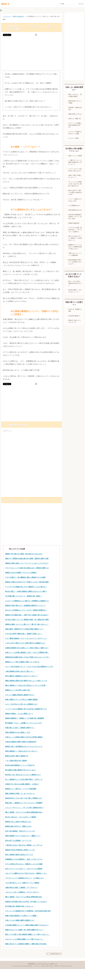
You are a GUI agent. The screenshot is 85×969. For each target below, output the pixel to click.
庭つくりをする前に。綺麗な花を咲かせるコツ (75, 283)
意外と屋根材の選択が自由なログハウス (19, 854)
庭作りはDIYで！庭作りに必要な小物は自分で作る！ (75, 192)
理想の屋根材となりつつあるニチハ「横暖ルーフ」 (23, 836)
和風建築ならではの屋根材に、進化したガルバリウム (23, 859)
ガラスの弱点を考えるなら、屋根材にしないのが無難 (23, 864)
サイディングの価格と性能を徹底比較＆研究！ (75, 125)
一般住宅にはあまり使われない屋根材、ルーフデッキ (23, 845)
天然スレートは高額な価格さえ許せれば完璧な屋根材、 (24, 737)
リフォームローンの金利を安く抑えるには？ (75, 170)
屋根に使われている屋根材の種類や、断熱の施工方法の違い (26, 944)
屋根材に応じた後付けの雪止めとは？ (18, 822)
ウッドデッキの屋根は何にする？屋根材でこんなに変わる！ (26, 587)
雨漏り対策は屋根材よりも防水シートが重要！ (21, 916)
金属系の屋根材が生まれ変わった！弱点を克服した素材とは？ (27, 648)
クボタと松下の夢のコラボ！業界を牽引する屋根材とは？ (25, 643)
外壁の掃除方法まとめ (75, 210)
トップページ (7, 16)
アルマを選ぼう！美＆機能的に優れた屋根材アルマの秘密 (25, 577)
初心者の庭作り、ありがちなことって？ (75, 291)
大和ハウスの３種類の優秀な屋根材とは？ (20, 920)
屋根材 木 (5, 4)
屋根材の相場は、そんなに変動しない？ (19, 713)
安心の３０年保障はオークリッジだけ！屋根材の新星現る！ (26, 610)
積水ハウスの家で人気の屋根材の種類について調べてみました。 (27, 934)
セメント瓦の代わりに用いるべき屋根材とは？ (21, 704)
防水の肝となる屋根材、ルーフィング (18, 840)
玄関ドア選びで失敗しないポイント (75, 176)
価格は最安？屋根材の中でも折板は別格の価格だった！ (24, 629)
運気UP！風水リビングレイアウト (74, 321)
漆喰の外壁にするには (75, 114)
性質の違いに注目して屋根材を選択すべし (20, 728)
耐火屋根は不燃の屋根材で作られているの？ (20, 770)
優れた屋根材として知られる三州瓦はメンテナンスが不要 (25, 685)
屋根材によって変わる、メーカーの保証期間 (20, 789)
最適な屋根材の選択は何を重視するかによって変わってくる (26, 681)
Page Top (54, 953)
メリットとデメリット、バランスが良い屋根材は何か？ (24, 807)
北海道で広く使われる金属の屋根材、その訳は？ (22, 784)
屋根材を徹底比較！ (19, 16)
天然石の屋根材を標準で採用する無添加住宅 (20, 742)
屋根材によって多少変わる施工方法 (17, 690)
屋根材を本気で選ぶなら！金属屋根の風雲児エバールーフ (25, 605)
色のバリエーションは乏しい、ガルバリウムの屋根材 (23, 869)
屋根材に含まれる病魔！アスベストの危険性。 (21, 572)
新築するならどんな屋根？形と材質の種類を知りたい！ (24, 930)
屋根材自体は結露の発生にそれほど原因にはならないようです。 (27, 657)
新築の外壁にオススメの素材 (75, 102)
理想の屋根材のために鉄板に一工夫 (17, 732)
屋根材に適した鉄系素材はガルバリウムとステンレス (23, 746)
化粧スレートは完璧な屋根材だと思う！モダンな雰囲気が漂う (27, 652)
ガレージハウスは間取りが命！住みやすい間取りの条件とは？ (75, 184)
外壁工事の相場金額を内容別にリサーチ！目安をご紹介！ (75, 216)
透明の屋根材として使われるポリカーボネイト (21, 751)
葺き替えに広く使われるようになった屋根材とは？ (23, 775)
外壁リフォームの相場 (75, 156)
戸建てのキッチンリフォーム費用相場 (75, 254)
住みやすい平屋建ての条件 (75, 310)
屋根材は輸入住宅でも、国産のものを (18, 826)
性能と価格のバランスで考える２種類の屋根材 (21, 699)
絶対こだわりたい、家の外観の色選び (75, 95)
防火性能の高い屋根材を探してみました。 (20, 906)
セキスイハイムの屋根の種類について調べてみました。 (24, 939)
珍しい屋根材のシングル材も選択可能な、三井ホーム (23, 779)
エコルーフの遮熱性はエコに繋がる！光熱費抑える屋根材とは (27, 601)
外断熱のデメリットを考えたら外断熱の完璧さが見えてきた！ (75, 247)
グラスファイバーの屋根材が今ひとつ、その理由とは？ (24, 878)
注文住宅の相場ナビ (74, 316)
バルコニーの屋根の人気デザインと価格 (75, 132)
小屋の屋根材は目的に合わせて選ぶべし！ (20, 671)
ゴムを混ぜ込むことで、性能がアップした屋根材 (22, 883)
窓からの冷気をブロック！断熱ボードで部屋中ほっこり (75, 238)
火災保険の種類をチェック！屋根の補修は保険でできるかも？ (27, 925)
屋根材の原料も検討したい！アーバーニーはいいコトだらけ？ (27, 563)
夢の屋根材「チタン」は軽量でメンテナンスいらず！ (23, 723)
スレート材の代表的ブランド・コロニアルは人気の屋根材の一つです (29, 666)
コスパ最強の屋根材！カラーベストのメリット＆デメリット (26, 638)
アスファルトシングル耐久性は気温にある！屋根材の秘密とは (27, 568)
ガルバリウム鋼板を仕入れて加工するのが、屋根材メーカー (26, 873)
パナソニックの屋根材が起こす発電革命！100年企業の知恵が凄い (28, 911)
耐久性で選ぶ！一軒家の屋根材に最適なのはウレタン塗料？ (26, 591)
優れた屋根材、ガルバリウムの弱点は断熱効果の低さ (23, 812)
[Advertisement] (31, 53)
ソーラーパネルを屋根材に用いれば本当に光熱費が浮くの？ (26, 709)
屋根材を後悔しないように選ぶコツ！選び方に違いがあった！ (27, 624)
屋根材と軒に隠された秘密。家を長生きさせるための (23, 554)
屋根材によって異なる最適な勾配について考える (22, 662)
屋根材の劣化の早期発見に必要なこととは (20, 850)
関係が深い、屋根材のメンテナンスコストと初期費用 (23, 803)
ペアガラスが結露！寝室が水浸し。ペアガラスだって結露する (75, 229)
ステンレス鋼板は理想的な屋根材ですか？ (20, 695)
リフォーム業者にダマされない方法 (75, 200)
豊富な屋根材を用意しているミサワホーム (20, 793)
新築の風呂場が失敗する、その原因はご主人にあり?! (75, 262)
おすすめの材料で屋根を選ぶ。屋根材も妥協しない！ (23, 634)
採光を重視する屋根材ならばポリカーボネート (21, 676)
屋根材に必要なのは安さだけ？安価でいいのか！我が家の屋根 (27, 582)
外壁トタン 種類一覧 (74, 118)
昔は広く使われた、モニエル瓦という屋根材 (20, 817)
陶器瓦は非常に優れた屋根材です (16, 756)
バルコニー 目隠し (73, 138)
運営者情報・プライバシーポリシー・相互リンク (42, 963)
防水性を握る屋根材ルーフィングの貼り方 (20, 765)
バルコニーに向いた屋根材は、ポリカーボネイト (22, 892)
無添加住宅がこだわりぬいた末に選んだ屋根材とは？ (23, 798)
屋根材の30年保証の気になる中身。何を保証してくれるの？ (26, 901)
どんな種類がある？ (74, 205)
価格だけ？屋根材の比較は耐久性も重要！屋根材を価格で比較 (27, 558)
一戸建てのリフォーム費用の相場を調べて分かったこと (75, 162)
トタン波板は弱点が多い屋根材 (16, 760)
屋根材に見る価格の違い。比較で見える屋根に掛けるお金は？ (27, 615)
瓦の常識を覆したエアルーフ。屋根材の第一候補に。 (23, 596)
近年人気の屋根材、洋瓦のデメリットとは (20, 831)
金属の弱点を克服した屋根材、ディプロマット (21, 887)
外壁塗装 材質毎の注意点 (75, 108)
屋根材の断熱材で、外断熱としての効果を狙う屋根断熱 (24, 718)
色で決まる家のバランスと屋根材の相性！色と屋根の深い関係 (27, 619)
